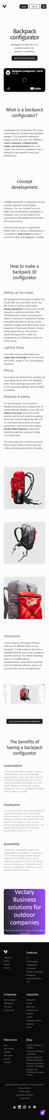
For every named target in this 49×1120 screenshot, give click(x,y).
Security (7, 964)
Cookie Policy (24, 1098)
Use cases (8, 1007)
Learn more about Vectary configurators (24, 721)
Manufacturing (32, 1010)
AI (27, 958)
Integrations (30, 975)
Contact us (8, 957)
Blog (5, 1045)
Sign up (34, 6)
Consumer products (34, 1020)
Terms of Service (24, 1088)
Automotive (30, 1000)
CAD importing (32, 961)
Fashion (29, 1017)
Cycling (29, 1003)
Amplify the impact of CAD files (34, 1046)
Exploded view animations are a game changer (35, 1072)
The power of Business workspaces (35, 1052)
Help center (8, 1055)
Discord (7, 1059)
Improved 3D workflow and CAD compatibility (35, 1064)
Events (29, 1027)
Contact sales (9, 1010)
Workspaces (8, 1003)
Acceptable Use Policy (24, 1095)
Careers (7, 968)
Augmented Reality (33, 978)
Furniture (29, 1013)
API (27, 982)
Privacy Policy (24, 1091)
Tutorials (7, 1052)
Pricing (6, 961)
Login (24, 6)
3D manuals (30, 968)
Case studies (9, 1048)
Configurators (31, 965)
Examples (7, 1062)
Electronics (30, 1007)
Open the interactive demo (24, 58)
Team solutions (9, 1000)
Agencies (30, 1024)
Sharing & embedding (34, 972)
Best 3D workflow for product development (34, 1058)
